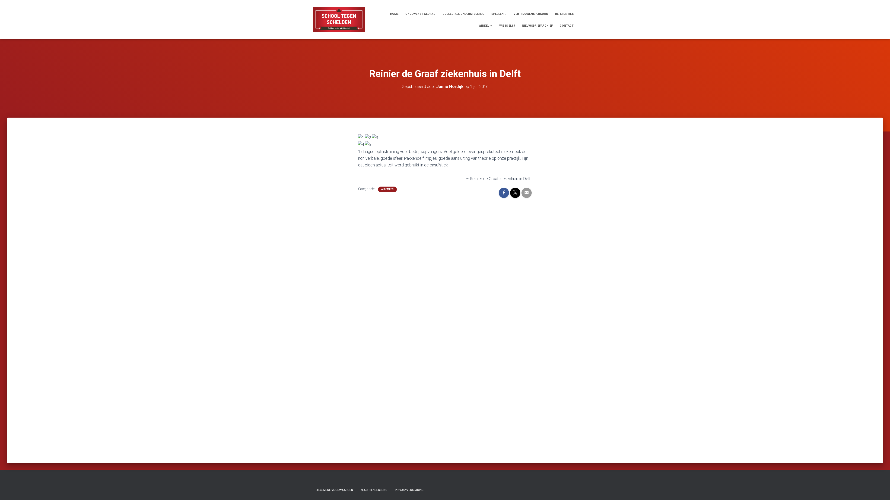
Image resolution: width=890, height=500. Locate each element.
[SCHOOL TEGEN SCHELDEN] (339, 19)
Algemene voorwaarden (334, 490)
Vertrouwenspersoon (531, 14)
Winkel (484, 25)
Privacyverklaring (409, 490)
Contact (567, 25)
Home (394, 14)
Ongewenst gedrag (420, 14)
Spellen (497, 14)
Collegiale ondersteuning (463, 14)
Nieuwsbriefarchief (537, 25)
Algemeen (387, 189)
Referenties (564, 14)
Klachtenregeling (374, 490)
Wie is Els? (507, 25)
